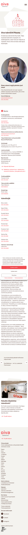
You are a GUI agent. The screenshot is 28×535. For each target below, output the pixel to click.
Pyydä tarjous (8, 416)
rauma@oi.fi (4, 121)
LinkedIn (6, 517)
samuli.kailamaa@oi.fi (6, 97)
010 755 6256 (5, 241)
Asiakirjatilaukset (5, 484)
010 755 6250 (5, 122)
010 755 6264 (5, 220)
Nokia (2, 463)
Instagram (6, 521)
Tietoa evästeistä (8, 277)
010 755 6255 (5, 230)
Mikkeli (3, 459)
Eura (2, 451)
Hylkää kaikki (14, 271)
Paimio (3, 466)
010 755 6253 (4, 215)
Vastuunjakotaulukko (6, 502)
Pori (2, 468)
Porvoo (3, 470)
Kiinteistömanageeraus (7, 492)
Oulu (2, 464)
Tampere (3, 475)
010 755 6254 (5, 225)
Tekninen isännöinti (6, 490)
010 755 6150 (4, 99)
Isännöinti (3, 489)
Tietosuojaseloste (19, 277)
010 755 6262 (4, 204)
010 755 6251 (4, 179)
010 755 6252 (4, 210)
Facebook (6, 514)
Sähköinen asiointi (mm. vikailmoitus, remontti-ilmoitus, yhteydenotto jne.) (14, 170)
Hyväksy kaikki (14, 267)
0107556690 (4, 193)
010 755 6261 (4, 236)
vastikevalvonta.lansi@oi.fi (8, 133)
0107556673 (4, 186)
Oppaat (3, 498)
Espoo (2, 449)
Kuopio (3, 456)
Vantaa (3, 478)
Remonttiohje (4, 500)
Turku (2, 477)
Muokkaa (14, 275)
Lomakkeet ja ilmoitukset (7, 483)
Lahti (2, 458)
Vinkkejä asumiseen (6, 503)
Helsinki (3, 452)
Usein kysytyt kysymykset (8, 496)
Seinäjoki (3, 473)
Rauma (6, 111)
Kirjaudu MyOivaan (9, 166)
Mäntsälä (3, 461)
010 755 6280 (5, 248)
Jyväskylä (3, 454)
